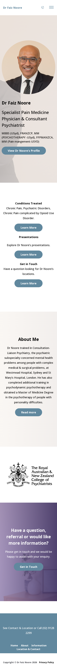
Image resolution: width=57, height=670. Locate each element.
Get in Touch (28, 567)
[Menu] (51, 7)
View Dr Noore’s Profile (24, 150)
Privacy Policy (46, 662)
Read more (28, 412)
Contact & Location (20, 628)
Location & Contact (28, 649)
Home (14, 645)
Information (39, 645)
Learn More (28, 227)
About (24, 645)
